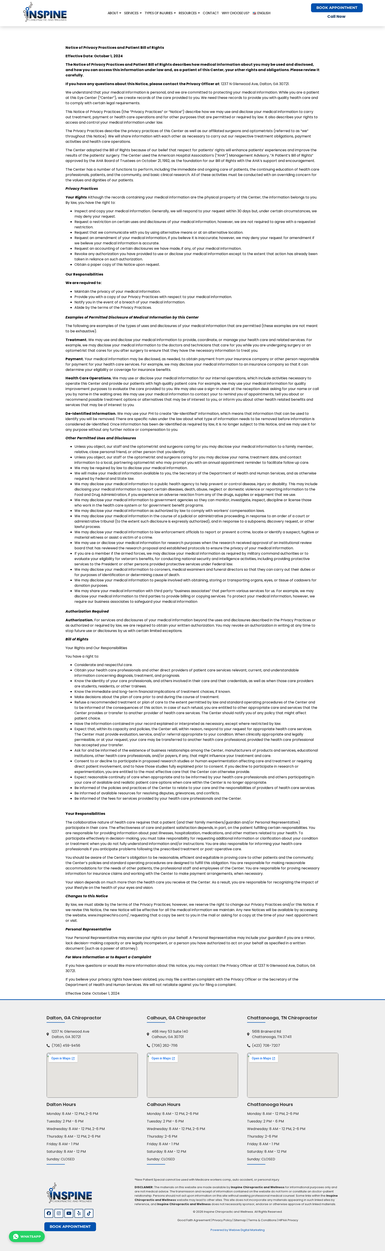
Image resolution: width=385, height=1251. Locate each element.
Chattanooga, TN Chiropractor (282, 1018)
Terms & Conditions (262, 1220)
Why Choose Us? (235, 13)
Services (131, 13)
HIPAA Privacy (288, 1220)
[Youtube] (68, 1213)
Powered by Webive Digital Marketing (238, 1230)
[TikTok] (88, 1213)
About (113, 13)
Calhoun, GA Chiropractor (176, 1018)
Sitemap (240, 1220)
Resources (188, 13)
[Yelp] (78, 1213)
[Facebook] (48, 1213)
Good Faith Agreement (193, 1220)
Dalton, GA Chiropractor (74, 1018)
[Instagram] (58, 1213)
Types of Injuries (159, 13)
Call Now (336, 16)
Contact (211, 13)
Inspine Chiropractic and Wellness (228, 1212)
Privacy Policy (222, 1220)
